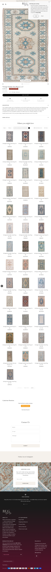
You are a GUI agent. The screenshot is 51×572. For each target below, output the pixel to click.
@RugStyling (38, 552)
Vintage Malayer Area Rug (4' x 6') (25, 290)
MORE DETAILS (6, 117)
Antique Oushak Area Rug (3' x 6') (25, 217)
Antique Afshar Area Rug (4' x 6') (41, 272)
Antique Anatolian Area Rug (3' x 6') (41, 180)
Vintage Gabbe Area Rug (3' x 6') (25, 180)
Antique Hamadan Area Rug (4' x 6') (25, 162)
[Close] (49, 2)
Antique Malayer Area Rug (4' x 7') (9, 199)
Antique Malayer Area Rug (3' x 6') (41, 254)
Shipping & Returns (23, 522)
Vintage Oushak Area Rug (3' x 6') (41, 144)
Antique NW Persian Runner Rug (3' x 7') (9, 364)
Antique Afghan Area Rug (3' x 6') (10, 162)
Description (5, 105)
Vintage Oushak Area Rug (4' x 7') (25, 272)
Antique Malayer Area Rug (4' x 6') (41, 217)
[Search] (5, 4)
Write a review (25, 406)
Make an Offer (13, 88)
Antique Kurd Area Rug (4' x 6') (25, 198)
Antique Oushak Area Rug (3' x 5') (10, 345)
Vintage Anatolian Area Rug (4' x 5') (9, 272)
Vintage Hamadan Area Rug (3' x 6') (41, 345)
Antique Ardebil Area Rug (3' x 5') (41, 162)
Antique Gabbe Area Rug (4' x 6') (10, 309)
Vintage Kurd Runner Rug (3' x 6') (41, 199)
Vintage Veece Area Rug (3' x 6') (9, 327)
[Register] (20, 554)
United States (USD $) (7, 561)
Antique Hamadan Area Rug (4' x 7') (9, 382)
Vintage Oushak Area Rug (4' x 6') (10, 144)
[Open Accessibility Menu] (2, 286)
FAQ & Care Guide (23, 529)
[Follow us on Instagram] (36, 556)
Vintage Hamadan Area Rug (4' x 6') (9, 235)
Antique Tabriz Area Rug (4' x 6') (9, 217)
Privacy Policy (22, 524)
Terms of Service (22, 526)
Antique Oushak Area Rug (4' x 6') (25, 254)
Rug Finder (21, 519)
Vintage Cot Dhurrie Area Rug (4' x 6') (41, 327)
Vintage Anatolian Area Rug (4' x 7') (25, 345)
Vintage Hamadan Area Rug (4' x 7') (9, 254)
